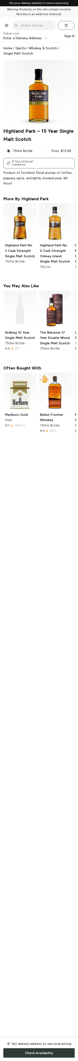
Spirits (21, 48)
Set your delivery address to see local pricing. (39, 3)
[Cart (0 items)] (66, 25)
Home (7, 48)
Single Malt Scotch (18, 53)
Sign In (69, 36)
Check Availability (39, 1053)
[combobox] (37, 25)
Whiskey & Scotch (43, 48)
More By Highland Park (26, 198)
